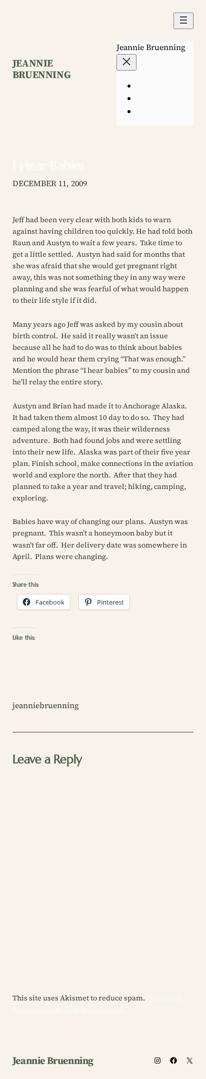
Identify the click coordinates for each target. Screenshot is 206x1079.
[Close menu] (126, 62)
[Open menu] (184, 21)
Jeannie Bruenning (41, 69)
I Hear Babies (48, 165)
